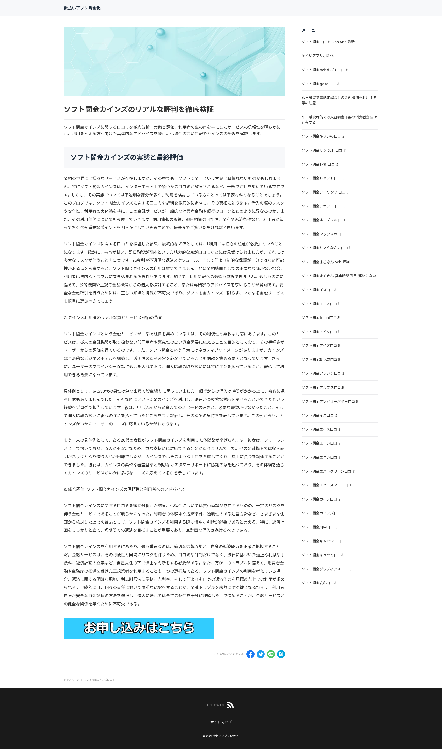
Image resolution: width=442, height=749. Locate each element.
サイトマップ (221, 722)
